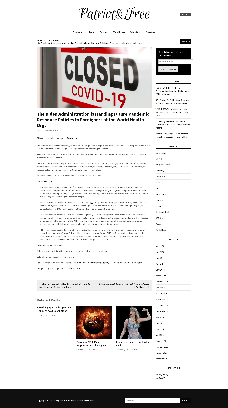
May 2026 (160, 263)
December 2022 (162, 358)
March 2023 (161, 341)
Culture (159, 158)
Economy (150, 31)
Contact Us (161, 377)
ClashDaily (55, 315)
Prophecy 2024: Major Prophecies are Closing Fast (91, 343)
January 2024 (161, 287)
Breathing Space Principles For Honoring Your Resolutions (54, 309)
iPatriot (39, 130)
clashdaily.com (73, 268)
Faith (158, 182)
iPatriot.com (72, 138)
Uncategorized (162, 212)
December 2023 (162, 293)
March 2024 (161, 275)
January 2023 (161, 352)
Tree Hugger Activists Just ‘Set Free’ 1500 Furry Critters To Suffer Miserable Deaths (173, 124)
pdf (91, 202)
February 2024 (162, 281)
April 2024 (160, 269)
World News (119, 31)
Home (91, 31)
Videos (158, 224)
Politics (103, 31)
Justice (159, 188)
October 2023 (162, 305)
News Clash (161, 194)
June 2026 (160, 258)
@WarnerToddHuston (132, 262)
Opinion (159, 200)
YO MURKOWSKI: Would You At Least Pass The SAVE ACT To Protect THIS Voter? (172, 112)
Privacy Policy (162, 374)
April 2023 (160, 335)
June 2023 (160, 323)
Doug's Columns (163, 164)
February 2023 (162, 347)
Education (135, 31)
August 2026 (161, 246)
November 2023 (163, 299)
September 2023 (163, 311)
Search (186, 41)
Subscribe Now (168, 69)
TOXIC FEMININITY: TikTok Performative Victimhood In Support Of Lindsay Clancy (172, 90)
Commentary (162, 152)
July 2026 (160, 252)
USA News (160, 218)
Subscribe (185, 14)
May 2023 (160, 329)
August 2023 (161, 317)
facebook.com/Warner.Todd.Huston (92, 262)
